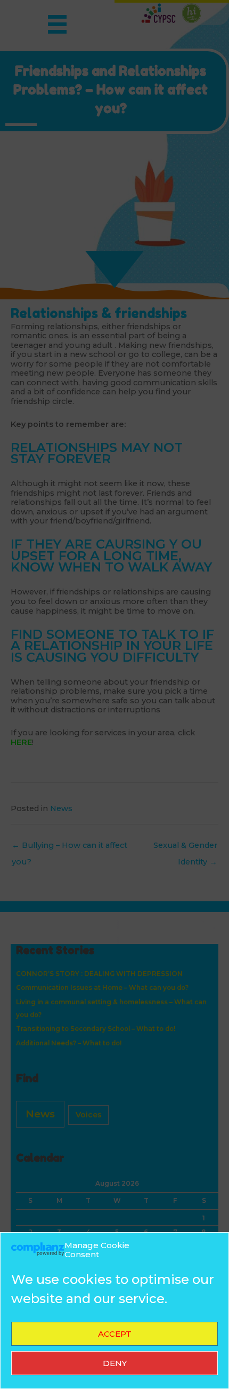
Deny (115, 1363)
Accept (115, 1334)
